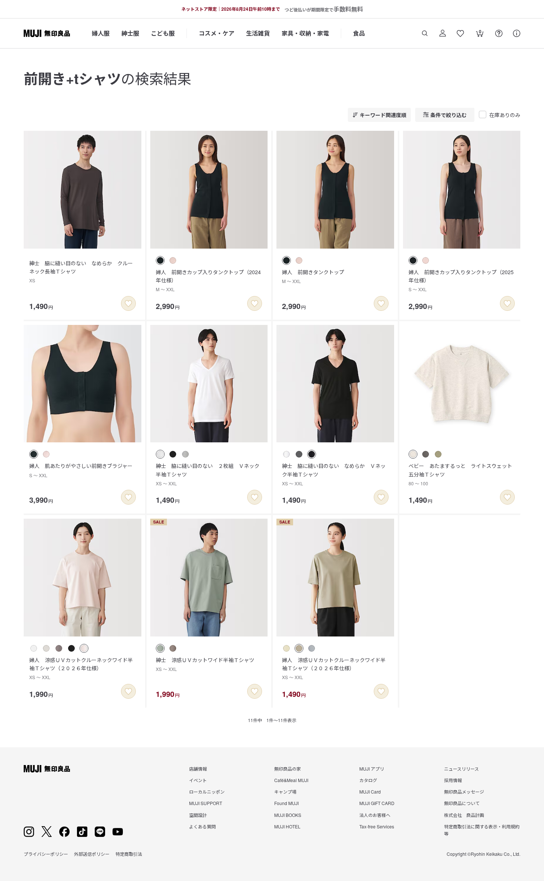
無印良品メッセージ (464, 791)
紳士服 (130, 33)
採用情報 (453, 780)
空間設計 (198, 815)
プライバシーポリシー (46, 854)
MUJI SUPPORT (205, 803)
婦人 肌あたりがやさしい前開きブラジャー (80, 470)
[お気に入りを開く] (460, 33)
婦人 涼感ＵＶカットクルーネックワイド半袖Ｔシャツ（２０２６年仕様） (81, 668)
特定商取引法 (128, 854)
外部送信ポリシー (92, 854)
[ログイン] (442, 33)
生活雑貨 (258, 33)
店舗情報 (198, 768)
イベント (198, 780)
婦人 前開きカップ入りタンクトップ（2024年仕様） (208, 280)
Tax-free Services (376, 826)
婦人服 (101, 33)
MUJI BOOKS (287, 815)
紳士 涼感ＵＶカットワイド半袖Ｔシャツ (205, 664)
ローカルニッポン (207, 791)
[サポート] (516, 33)
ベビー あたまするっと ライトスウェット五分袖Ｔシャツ (460, 474)
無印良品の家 (287, 768)
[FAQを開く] (499, 33)
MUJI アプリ (371, 768)
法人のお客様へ (374, 815)
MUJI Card (370, 791)
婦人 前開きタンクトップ (313, 276)
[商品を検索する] (425, 33)
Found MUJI (286, 803)
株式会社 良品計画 (464, 815)
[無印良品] (47, 768)
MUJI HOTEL (287, 826)
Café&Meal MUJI (291, 780)
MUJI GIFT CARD (376, 803)
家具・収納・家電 (305, 33)
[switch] (128, 303)
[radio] (160, 260)
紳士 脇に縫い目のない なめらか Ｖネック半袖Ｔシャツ (334, 474)
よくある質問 (202, 826)
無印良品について (462, 803)
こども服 (163, 33)
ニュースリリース (461, 768)
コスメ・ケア (216, 33)
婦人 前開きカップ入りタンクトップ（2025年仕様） (461, 280)
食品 (359, 33)
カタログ (368, 780)
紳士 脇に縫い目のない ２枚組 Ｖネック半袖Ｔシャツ (207, 474)
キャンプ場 (285, 791)
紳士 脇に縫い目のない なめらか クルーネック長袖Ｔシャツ (81, 271)
